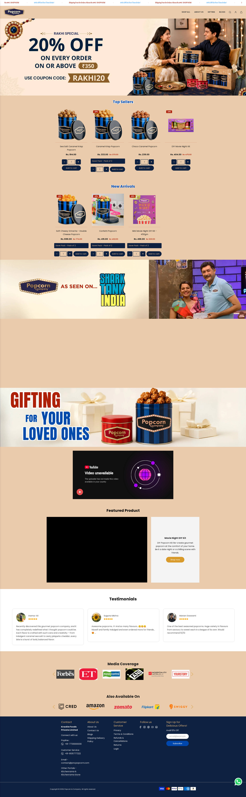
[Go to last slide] (54, 707)
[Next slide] (192, 674)
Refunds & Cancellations (120, 739)
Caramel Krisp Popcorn (108, 146)
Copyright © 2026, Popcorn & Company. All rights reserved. (73, 789)
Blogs (90, 734)
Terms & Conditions (123, 734)
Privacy (117, 730)
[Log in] (235, 12)
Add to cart (71, 168)
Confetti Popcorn (108, 231)
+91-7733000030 (73, 743)
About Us (91, 726)
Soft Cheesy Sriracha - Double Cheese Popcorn (71, 233)
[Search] (230, 12)
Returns (117, 744)
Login (116, 748)
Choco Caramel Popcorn (144, 146)
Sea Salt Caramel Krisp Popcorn (71, 148)
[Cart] (241, 12)
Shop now (175, 559)
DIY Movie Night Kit (181, 146)
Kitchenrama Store (70, 774)
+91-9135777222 (73, 753)
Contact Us (93, 730)
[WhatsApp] (238, 784)
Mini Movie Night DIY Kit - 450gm (144, 233)
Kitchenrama (67, 771)
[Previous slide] (54, 674)
